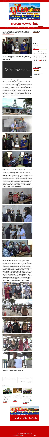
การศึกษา (11, 27)
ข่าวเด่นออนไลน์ (40, 27)
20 (41, 59)
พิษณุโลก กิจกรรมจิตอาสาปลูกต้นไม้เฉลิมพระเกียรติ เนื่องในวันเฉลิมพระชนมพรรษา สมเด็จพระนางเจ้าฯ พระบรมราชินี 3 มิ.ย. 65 (10, 379)
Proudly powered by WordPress (18, 435)
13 (41, 57)
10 (36, 57)
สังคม (34, 27)
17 (36, 59)
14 (43, 57)
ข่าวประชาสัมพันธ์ (7, 27)
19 (39, 59)
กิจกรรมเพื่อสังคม (23, 27)
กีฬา (17, 27)
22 (45, 59)
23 (34, 60)
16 (34, 59)
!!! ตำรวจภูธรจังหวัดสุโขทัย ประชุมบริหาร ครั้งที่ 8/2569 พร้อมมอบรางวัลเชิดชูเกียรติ (31, 0)
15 (45, 57)
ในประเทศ (36, 27)
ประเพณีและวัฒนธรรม (29, 27)
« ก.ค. (34, 64)
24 (36, 60)
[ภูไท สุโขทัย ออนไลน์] (3, 27)
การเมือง (15, 27)
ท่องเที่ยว (19, 27)
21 (43, 59)
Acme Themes (34, 435)
